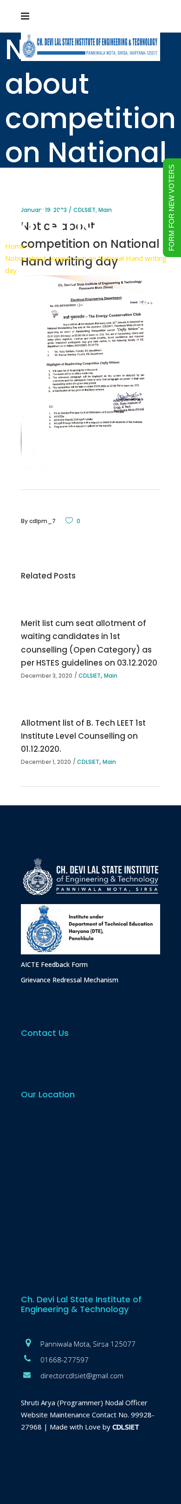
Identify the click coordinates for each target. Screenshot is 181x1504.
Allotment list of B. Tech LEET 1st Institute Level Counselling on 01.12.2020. (83, 736)
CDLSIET (89, 676)
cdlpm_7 (42, 521)
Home (15, 246)
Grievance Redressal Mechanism (69, 979)
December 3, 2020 (46, 676)
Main (110, 676)
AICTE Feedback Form (54, 964)
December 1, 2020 (46, 762)
